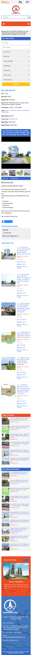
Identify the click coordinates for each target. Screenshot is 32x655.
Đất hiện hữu (13, 475)
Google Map (14, 178)
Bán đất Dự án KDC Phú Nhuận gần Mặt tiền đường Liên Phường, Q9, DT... (19, 545)
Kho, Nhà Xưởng (14, 445)
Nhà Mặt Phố (13, 439)
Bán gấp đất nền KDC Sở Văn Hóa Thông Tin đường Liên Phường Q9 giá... (19, 451)
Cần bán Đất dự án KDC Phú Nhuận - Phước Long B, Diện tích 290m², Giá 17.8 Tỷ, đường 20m (23, 279)
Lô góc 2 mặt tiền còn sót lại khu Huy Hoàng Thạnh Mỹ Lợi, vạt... (19, 419)
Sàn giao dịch (12, 31)
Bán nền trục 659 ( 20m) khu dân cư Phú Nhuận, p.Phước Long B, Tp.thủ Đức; (23, 361)
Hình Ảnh (5, 178)
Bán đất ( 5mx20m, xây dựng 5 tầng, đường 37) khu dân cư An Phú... (20, 427)
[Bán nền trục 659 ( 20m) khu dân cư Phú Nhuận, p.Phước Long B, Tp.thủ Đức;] (8, 363)
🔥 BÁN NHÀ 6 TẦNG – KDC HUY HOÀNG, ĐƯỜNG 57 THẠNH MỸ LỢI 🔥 (19, 435)
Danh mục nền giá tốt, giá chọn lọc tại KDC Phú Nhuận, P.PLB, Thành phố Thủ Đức (23, 250)
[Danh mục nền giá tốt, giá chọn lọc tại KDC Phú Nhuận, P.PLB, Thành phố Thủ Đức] (8, 253)
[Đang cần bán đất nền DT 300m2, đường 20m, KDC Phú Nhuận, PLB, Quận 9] (8, 338)
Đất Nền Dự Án (21, 31)
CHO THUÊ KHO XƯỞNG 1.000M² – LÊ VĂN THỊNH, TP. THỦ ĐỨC (19, 443)
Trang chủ (5, 31)
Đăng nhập (20, 2)
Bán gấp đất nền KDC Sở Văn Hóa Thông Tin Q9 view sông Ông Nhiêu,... (19, 537)
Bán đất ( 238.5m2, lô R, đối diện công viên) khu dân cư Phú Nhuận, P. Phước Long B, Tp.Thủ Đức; (23, 389)
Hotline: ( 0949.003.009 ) (5, 2)
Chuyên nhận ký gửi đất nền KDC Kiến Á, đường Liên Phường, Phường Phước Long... (19, 529)
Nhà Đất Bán (20, 256)
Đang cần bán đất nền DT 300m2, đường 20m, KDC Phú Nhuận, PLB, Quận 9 (24, 334)
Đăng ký (27, 2)
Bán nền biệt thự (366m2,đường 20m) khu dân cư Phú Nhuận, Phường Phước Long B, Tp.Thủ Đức (23, 307)
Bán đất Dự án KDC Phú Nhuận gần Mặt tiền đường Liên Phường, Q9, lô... (19, 459)
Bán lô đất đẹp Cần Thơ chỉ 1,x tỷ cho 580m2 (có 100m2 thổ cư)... (19, 473)
